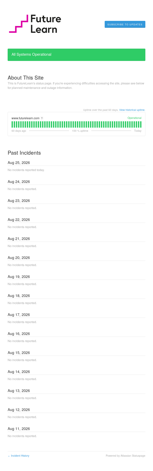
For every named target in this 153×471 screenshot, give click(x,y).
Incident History (18, 455)
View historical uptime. (132, 110)
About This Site (26, 77)
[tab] (12, 124)
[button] (125, 24)
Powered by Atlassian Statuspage (125, 455)
